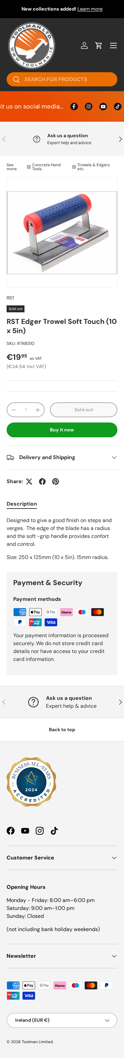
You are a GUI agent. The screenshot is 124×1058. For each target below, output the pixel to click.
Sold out (83, 410)
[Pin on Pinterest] (55, 481)
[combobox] (62, 79)
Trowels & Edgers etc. (93, 167)
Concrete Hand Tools (46, 167)
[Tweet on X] (29, 481)
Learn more (90, 9)
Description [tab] (22, 503)
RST (11, 298)
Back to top (62, 729)
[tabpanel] (62, 538)
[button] (99, 45)
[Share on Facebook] (42, 481)
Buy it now (62, 430)
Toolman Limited (37, 1041)
